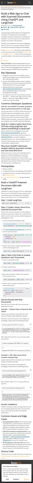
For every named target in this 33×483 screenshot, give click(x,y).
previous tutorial (10, 175)
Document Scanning (17, 6)
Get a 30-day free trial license (11, 177)
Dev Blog (8, 6)
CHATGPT (4, 27)
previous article (9, 50)
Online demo (5, 61)
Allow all (26, 479)
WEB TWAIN (6, 29)
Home (2, 6)
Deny (7, 479)
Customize (16, 479)
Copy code (27, 203)
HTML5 (23, 27)
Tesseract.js (11, 54)
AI (10, 27)
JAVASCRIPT (16, 27)
